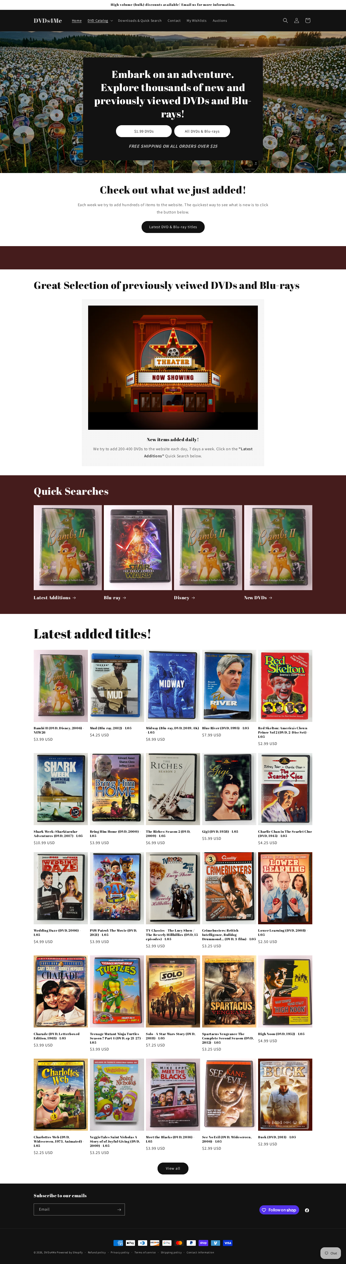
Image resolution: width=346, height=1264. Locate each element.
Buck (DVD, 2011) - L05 (277, 1137)
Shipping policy (171, 1252)
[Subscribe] (119, 1210)
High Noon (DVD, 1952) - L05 (281, 1034)
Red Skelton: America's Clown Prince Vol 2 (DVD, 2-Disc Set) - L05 (283, 732)
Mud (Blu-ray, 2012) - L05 (111, 728)
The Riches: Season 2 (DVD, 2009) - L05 (168, 833)
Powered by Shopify (70, 1252)
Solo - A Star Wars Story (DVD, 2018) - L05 (170, 1036)
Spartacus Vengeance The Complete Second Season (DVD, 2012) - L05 (228, 1038)
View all (173, 1168)
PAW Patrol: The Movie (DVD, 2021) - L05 (113, 932)
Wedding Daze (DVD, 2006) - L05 (57, 932)
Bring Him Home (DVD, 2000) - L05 (115, 833)
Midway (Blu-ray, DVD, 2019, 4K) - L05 (172, 730)
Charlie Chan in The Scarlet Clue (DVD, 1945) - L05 (285, 833)
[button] (100, 20)
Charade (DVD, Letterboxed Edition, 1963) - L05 (57, 1036)
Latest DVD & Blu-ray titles (173, 226)
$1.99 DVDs (144, 130)
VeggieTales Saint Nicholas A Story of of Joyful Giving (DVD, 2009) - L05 (115, 1141)
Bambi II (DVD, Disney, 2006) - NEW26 (59, 730)
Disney (182, 598)
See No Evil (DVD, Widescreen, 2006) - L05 (227, 1139)
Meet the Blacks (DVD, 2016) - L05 (170, 1139)
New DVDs (255, 598)
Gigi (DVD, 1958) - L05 (220, 831)
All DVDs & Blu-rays (202, 130)
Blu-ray (112, 598)
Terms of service (145, 1252)
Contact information (200, 1252)
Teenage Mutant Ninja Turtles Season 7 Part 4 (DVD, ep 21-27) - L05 (116, 1038)
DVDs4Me (50, 1252)
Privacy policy (120, 1252)
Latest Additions (52, 598)
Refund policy (97, 1252)
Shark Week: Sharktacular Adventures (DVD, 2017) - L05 (58, 833)
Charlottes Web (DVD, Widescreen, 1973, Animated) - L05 (59, 1141)
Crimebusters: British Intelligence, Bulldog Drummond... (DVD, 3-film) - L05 (229, 934)
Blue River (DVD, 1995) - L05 (225, 728)
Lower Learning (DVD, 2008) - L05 (283, 932)
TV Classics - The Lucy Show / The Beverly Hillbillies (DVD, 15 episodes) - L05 (172, 934)
